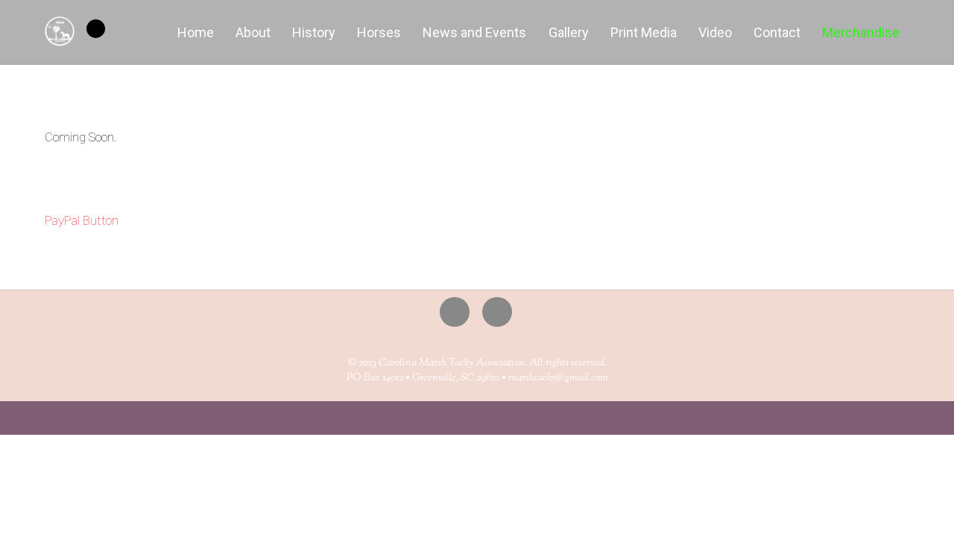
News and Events (474, 32)
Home (195, 32)
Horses (379, 32)
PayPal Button (82, 220)
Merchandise (861, 32)
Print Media (643, 32)
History (313, 32)
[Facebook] (499, 311)
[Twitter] (457, 311)
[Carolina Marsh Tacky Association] (60, 38)
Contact (777, 32)
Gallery (569, 32)
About (253, 32)
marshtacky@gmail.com (558, 378)
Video (715, 32)
